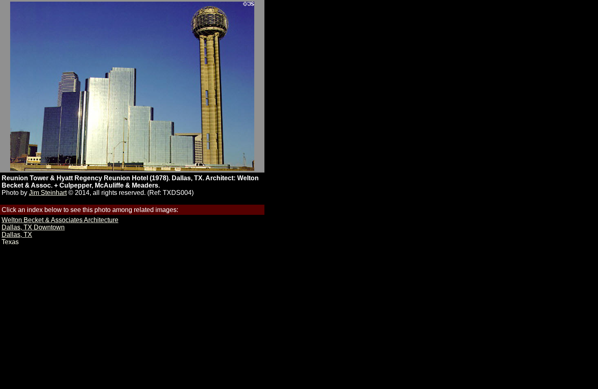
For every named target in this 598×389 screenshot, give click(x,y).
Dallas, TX (17, 234)
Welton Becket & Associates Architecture (60, 219)
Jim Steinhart (48, 192)
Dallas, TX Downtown (33, 227)
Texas (10, 241)
